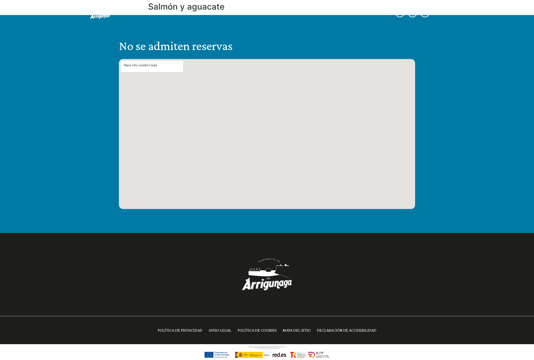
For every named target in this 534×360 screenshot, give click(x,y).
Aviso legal (220, 330)
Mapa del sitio (297, 330)
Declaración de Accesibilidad (346, 330)
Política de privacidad (180, 330)
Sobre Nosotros (311, 12)
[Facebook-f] (412, 12)
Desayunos (279, 12)
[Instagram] (425, 12)
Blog (360, 12)
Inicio (239, 12)
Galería (341, 12)
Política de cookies (257, 330)
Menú (256, 12)
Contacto (381, 12)
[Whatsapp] (400, 12)
